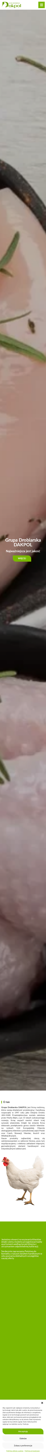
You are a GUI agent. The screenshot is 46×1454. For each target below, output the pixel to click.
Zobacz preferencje (23, 1445)
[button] (42, 1403)
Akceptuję (23, 1431)
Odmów (23, 1438)
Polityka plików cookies (14, 1451)
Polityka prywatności (32, 1451)
